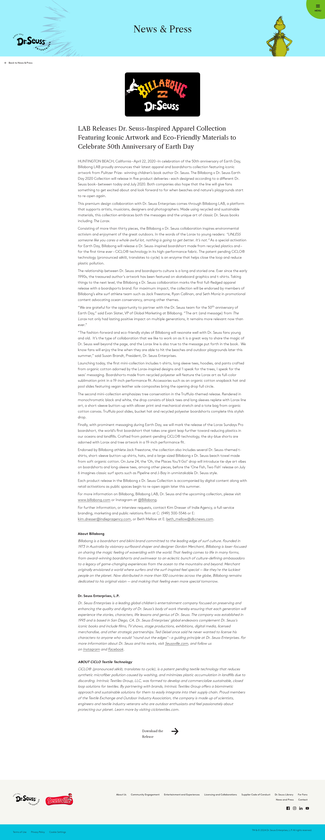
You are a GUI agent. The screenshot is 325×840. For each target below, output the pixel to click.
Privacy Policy (38, 832)
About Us (121, 795)
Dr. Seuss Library (284, 795)
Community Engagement (145, 795)
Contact (303, 800)
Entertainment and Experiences (182, 795)
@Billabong (147, 500)
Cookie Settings (57, 832)
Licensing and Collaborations (220, 795)
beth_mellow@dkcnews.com (189, 519)
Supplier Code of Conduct (255, 795)
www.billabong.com (94, 500)
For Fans (303, 795)
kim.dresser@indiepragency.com (104, 519)
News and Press (285, 800)
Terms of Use (20, 832)
